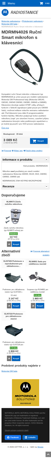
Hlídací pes (18, 151)
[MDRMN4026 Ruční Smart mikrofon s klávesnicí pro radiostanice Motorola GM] (25, 68)
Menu (11, 3)
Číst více (5, 128)
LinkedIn (31, 437)
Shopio (40, 447)
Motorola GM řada (9, 371)
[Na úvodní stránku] (25, 12)
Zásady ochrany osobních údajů (16, 430)
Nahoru (48, 453)
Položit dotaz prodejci (33, 151)
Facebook (14, 437)
